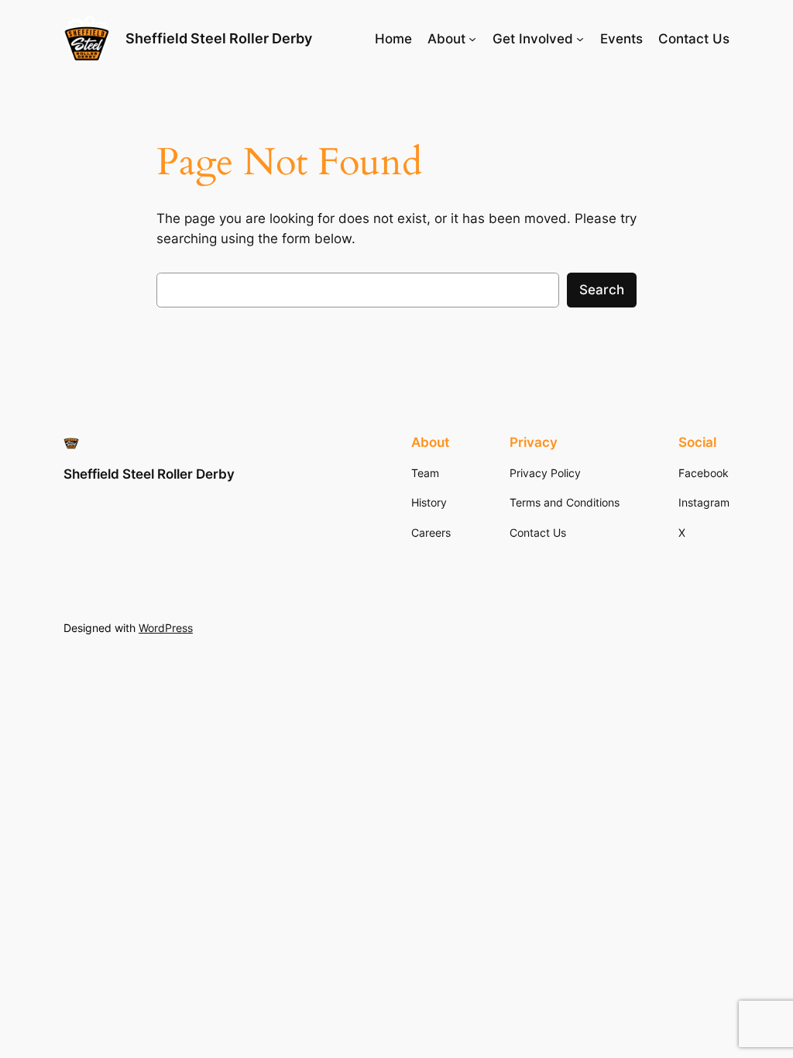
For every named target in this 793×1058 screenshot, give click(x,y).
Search (601, 289)
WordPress (166, 627)
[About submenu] (472, 39)
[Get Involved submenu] (580, 39)
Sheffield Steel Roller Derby (218, 38)
